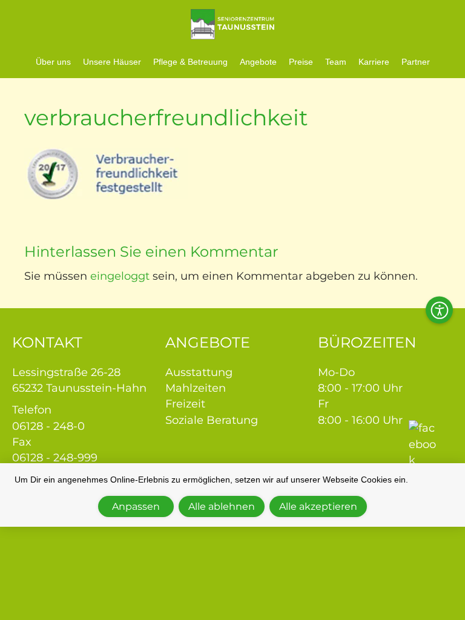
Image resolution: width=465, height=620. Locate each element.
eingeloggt (120, 276)
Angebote (258, 62)
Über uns (53, 62)
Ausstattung (198, 372)
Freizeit (185, 404)
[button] (439, 310)
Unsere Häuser (112, 62)
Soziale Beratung (211, 420)
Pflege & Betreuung (190, 62)
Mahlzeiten (195, 388)
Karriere (373, 62)
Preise (301, 62)
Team (335, 62)
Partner (415, 62)
